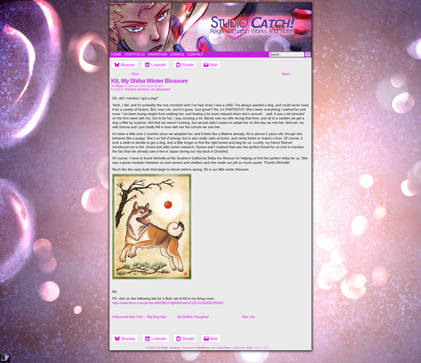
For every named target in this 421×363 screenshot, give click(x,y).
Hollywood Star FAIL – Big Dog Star (139, 317)
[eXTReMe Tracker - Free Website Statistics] (5, 361)
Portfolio (135, 54)
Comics (177, 54)
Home (116, 54)
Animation (157, 54)
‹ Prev (134, 74)
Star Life (248, 317)
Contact (195, 54)
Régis (119, 86)
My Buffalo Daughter (193, 317)
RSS (249, 347)
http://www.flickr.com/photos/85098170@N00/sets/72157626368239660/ (168, 303)
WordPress (203, 347)
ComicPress (223, 347)
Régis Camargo (170, 347)
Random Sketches (137, 89)
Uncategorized (160, 89)
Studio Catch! (210, 27)
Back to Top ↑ (262, 347)
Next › (286, 74)
